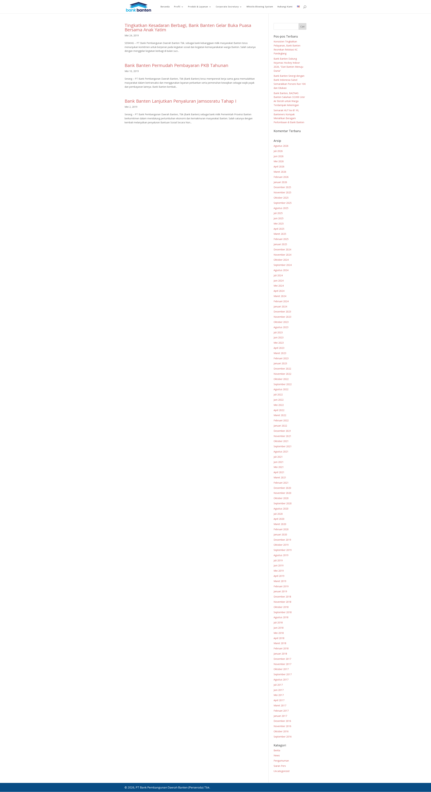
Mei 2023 (279, 342)
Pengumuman (281, 760)
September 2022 (283, 384)
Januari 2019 (280, 591)
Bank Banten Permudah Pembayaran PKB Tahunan (176, 65)
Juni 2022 (279, 399)
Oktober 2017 (281, 669)
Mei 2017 (279, 695)
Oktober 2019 (281, 544)
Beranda (165, 7)
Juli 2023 (278, 332)
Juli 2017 (278, 684)
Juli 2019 (278, 560)
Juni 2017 (279, 690)
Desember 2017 (282, 658)
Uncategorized (281, 771)
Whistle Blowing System (259, 7)
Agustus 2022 (281, 389)
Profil (177, 7)
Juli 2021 (278, 456)
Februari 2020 (281, 529)
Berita (277, 750)
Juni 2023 (279, 337)
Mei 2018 (279, 633)
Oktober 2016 (281, 731)
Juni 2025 (279, 218)
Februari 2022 (281, 420)
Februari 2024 (281, 301)
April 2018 (279, 638)
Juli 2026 (278, 151)
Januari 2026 (280, 182)
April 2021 (279, 472)
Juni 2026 (279, 156)
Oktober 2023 (281, 322)
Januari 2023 (280, 363)
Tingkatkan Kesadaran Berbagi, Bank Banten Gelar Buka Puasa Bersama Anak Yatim (188, 27)
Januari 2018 (280, 653)
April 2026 (279, 166)
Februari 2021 (281, 482)
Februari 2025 (281, 239)
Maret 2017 (280, 705)
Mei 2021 (279, 467)
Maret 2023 (280, 353)
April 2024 (279, 290)
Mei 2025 (279, 223)
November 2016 (282, 726)
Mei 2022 (279, 405)
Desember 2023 (282, 311)
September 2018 (283, 612)
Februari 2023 (281, 358)
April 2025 (279, 228)
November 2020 (282, 493)
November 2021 (282, 436)
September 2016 (283, 736)
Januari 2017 (280, 715)
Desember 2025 (282, 187)
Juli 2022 (278, 394)
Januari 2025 (280, 244)
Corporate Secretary (227, 7)
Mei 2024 (279, 285)
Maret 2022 (280, 415)
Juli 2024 (278, 275)
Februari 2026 (281, 177)
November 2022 (282, 373)
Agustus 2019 (281, 555)
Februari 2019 (281, 586)
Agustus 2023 (281, 327)
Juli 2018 (278, 622)
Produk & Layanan (198, 7)
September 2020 (283, 503)
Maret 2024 (280, 296)
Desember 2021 (282, 430)
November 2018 (282, 601)
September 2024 (283, 265)
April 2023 (279, 347)
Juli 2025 (278, 213)
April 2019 (279, 575)
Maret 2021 (280, 477)
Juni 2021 (279, 462)
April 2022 (279, 410)
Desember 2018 (282, 596)
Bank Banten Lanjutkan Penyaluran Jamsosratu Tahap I (180, 101)
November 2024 (282, 254)
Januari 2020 (280, 534)
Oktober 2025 (281, 197)
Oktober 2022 (281, 379)
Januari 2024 (280, 306)
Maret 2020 (280, 524)
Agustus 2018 (281, 617)
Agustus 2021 (281, 451)
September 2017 (283, 674)
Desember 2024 (282, 249)
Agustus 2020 (281, 508)
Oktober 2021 (281, 441)
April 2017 (279, 700)
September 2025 (283, 202)
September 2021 (283, 446)
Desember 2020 (282, 487)
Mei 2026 (279, 161)
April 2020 (279, 518)
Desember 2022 (282, 368)
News (277, 755)
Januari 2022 (280, 425)
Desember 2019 (282, 539)
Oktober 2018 (281, 607)
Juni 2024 (279, 280)
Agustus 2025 (281, 208)
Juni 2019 (279, 565)
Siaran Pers (280, 765)
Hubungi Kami (285, 7)
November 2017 (282, 664)
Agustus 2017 (281, 679)
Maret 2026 (280, 171)
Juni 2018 (279, 627)
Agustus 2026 (281, 145)
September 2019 (283, 550)
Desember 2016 (282, 721)
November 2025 (282, 192)
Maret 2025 (280, 233)
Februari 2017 (281, 710)
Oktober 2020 (281, 498)
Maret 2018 (280, 643)
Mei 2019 (279, 570)
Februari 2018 (281, 648)
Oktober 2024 (281, 259)
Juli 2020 (278, 513)
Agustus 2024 (281, 270)
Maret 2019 (280, 581)
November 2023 (282, 316)
